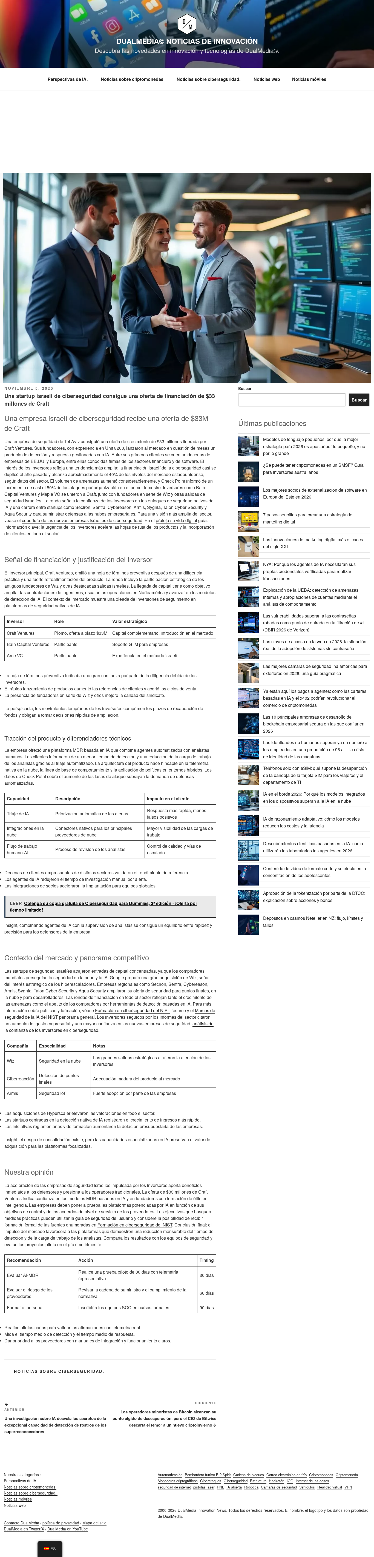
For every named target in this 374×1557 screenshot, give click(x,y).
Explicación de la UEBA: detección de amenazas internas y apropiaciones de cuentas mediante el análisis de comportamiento (310, 597)
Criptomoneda (347, 1474)
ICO (290, 1480)
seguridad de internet (174, 1487)
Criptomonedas (321, 1474)
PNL (220, 1487)
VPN (348, 1487)
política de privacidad (60, 1522)
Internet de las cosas (312, 1480)
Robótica (251, 1487)
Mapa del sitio (94, 1522)
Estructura (258, 1480)
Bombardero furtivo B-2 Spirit (208, 1474)
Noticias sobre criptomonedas (133, 79)
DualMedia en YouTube (67, 1529)
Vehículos (307, 1487)
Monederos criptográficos (178, 1480)
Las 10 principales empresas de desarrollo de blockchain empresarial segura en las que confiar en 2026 (313, 724)
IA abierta (234, 1487)
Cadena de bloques (248, 1474)
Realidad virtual (329, 1487)
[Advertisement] (187, 131)
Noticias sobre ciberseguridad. (209, 79)
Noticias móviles (309, 79)
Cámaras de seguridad (279, 1487)
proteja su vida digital (176, 520)
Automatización (170, 1474)
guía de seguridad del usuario (104, 1218)
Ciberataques (210, 1480)
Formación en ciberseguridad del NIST (132, 1010)
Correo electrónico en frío (286, 1474)
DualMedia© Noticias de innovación (187, 41)
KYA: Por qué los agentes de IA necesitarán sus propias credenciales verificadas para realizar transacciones (309, 571)
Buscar (244, 388)
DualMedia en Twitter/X (24, 1529)
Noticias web (267, 79)
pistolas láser (203, 1487)
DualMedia (172, 1516)
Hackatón (276, 1480)
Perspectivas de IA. (68, 79)
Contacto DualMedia (21, 1522)
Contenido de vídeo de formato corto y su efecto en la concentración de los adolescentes (314, 872)
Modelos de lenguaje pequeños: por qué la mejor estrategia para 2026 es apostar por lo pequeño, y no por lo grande (314, 446)
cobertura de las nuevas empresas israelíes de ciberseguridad (82, 520)
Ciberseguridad (236, 1480)
